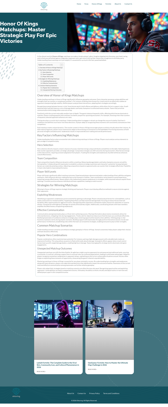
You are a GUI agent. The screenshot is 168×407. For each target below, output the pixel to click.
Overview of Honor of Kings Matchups (51, 67)
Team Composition (48, 74)
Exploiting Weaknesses (49, 81)
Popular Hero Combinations (51, 88)
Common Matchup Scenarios (48, 85)
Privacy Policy (94, 393)
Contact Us (128, 4)
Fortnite (108, 4)
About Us (118, 4)
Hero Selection (47, 72)
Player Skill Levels (48, 76)
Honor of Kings (97, 4)
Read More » (41, 371)
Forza (86, 4)
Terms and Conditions (111, 393)
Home (79, 4)
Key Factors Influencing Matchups (50, 70)
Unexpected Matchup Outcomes (52, 90)
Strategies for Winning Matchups (49, 79)
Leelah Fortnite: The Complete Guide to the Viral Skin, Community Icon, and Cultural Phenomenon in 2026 (58, 365)
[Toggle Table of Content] (61, 64)
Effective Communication (50, 83)
